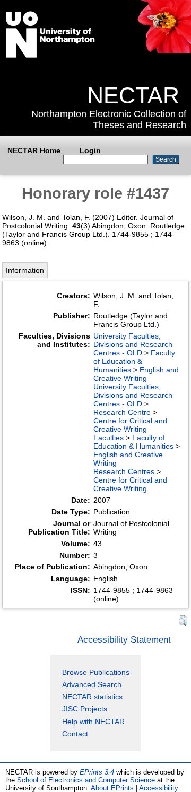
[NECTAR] (163, 50)
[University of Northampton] (50, 55)
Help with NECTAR (93, 721)
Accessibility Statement (124, 639)
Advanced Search (91, 684)
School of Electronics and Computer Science (86, 780)
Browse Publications (95, 672)
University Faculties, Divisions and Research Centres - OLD (132, 344)
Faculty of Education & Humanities (134, 361)
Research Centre (122, 412)
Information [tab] (25, 270)
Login (90, 150)
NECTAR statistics (92, 696)
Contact (75, 733)
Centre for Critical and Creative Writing (130, 424)
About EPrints (112, 788)
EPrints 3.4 (97, 772)
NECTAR (133, 95)
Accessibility (158, 788)
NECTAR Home (33, 150)
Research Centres (123, 471)
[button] (183, 620)
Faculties (108, 437)
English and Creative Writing (136, 374)
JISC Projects (84, 709)
